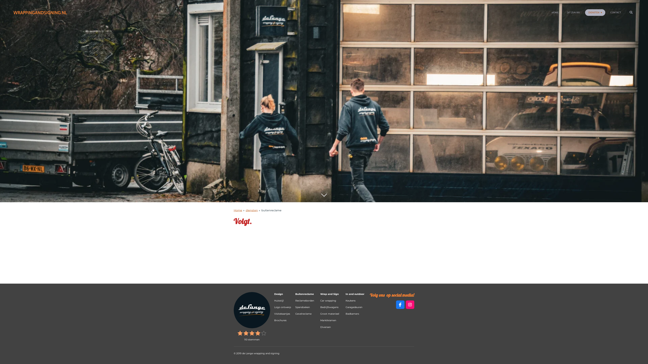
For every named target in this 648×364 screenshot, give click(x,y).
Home (238, 210)
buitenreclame (271, 210)
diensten (252, 210)
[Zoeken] (631, 12)
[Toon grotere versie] (252, 310)
